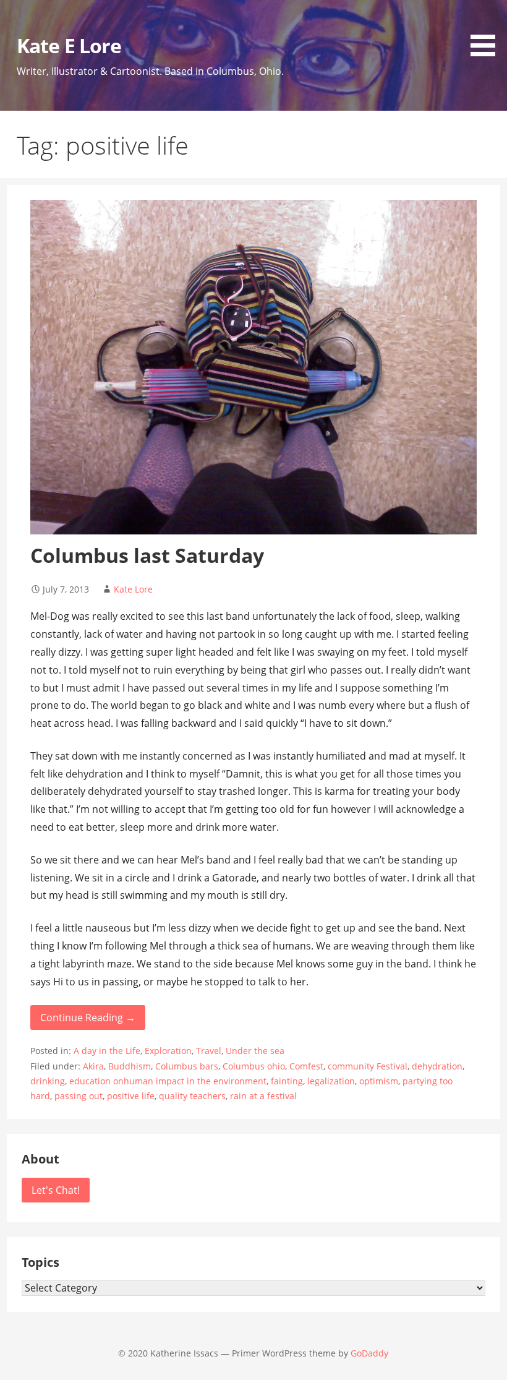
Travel (208, 1050)
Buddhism (129, 1066)
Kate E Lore (69, 45)
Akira (93, 1066)
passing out (78, 1096)
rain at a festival (263, 1096)
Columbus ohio (254, 1066)
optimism (378, 1081)
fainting (287, 1081)
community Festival (367, 1066)
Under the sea (255, 1050)
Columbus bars (186, 1066)
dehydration (437, 1066)
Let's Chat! (56, 1190)
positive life (131, 1096)
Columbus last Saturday (147, 555)
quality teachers (192, 1096)
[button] (487, 30)
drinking (47, 1081)
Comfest (306, 1066)
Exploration (168, 1050)
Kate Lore (133, 589)
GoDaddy (369, 1353)
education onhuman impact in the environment (167, 1081)
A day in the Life (107, 1050)
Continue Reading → (87, 1017)
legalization (331, 1081)
